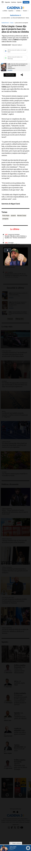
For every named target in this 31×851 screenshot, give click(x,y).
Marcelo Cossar (21, 215)
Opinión (19, 2)
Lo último (15, 229)
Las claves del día (5, 18)
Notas (27, 18)
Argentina (10, 10)
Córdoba (18, 10)
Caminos (13, 2)
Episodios (10, 70)
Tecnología (11, 242)
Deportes (7, 2)
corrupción (5, 219)
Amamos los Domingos (14, 234)
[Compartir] (22, 75)
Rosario (25, 10)
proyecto (13, 215)
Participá (26, 2)
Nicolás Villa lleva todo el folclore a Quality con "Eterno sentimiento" (16, 236)
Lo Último (5, 10)
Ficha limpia (5, 215)
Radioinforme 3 (15, 15)
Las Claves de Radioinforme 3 (18, 18)
